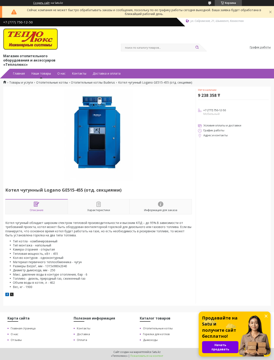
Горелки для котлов (156, 334)
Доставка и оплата (107, 73)
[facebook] (7, 295)
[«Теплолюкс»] (30, 39)
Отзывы (16, 340)
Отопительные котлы (52, 82)
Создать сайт (41, 3)
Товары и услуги (21, 82)
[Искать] (197, 47)
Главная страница (23, 328)
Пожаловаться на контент (146, 356)
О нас (61, 73)
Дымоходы (150, 340)
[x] (11, 295)
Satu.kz (156, 352)
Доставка (83, 334)
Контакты (79, 73)
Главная (19, 73)
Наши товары (41, 73)
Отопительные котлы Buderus (93, 82)
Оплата (82, 340)
